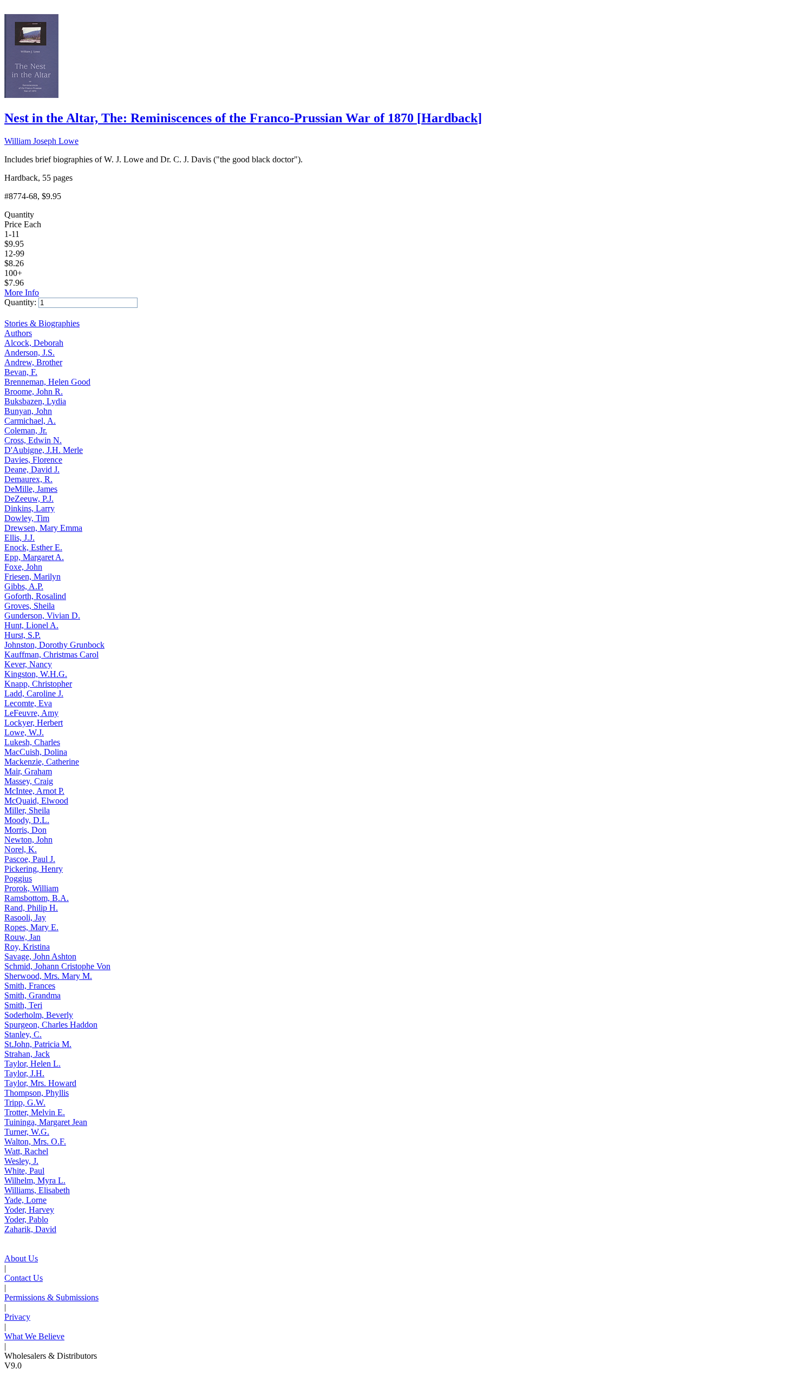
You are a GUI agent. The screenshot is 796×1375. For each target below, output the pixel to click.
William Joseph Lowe (41, 141)
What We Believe (34, 1336)
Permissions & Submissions (51, 1297)
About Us (21, 1258)
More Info (21, 292)
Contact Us (23, 1277)
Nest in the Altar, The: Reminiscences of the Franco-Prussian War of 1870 (243, 118)
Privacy (17, 1316)
